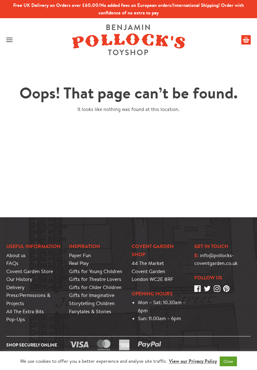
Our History (19, 279)
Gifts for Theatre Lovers (95, 279)
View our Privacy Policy (193, 361)
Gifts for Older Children (95, 287)
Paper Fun (80, 255)
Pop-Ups (15, 319)
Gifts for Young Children (95, 271)
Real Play (79, 263)
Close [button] (228, 361)
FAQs (12, 263)
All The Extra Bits (25, 311)
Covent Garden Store (29, 271)
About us (16, 255)
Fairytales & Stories (90, 311)
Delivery (15, 287)
